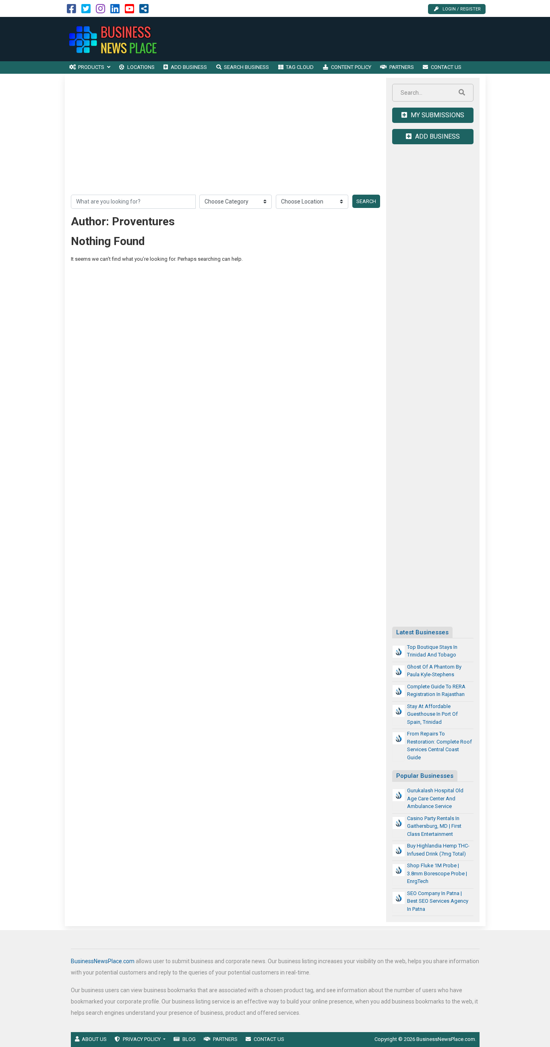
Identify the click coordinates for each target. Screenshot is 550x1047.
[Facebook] (71, 11)
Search (366, 201)
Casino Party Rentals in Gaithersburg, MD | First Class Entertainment (434, 826)
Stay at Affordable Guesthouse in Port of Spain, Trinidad (432, 714)
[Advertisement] (339, 39)
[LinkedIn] (115, 11)
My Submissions (436, 115)
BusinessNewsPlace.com (102, 961)
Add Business (437, 136)
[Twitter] (86, 11)
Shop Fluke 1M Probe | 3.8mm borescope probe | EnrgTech (437, 873)
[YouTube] (129, 11)
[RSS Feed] (144, 11)
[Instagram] (100, 11)
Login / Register (461, 9)
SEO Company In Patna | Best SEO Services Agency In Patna (437, 901)
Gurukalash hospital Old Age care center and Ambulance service (435, 798)
